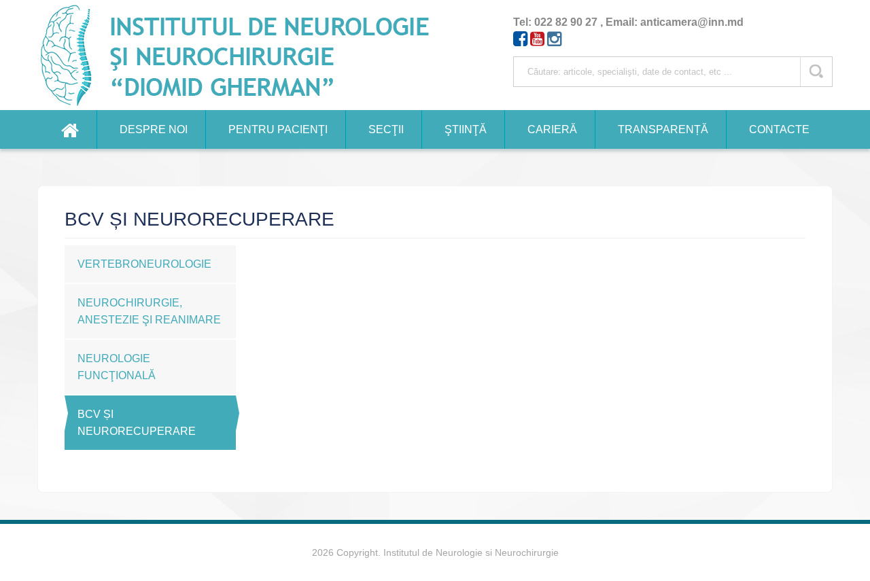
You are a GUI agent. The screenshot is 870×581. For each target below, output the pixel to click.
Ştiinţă (466, 129)
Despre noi (154, 129)
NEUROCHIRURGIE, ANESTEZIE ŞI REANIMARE (149, 311)
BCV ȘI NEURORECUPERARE (136, 422)
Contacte (779, 129)
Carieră (552, 129)
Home (70, 129)
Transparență (663, 129)
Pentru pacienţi (278, 129)
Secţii (386, 129)
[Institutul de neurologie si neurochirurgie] (240, 55)
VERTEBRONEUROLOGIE (144, 264)
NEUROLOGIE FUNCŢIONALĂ (116, 367)
